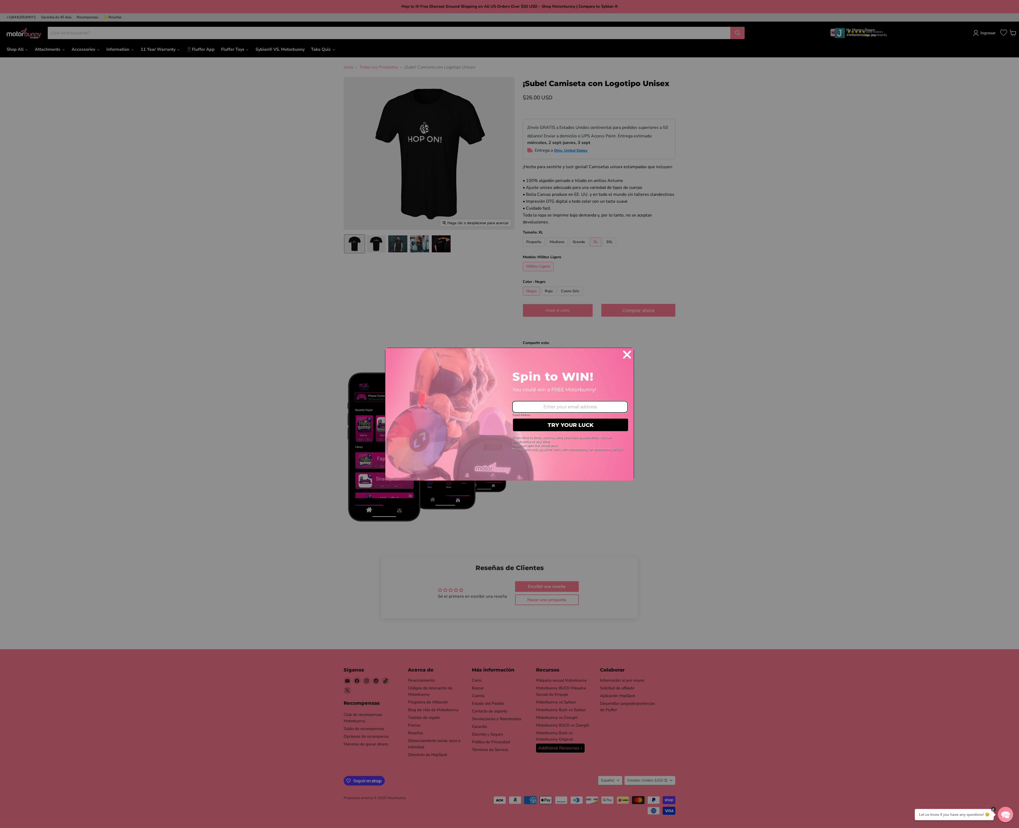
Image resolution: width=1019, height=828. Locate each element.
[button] (1005, 814)
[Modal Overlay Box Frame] (509, 414)
